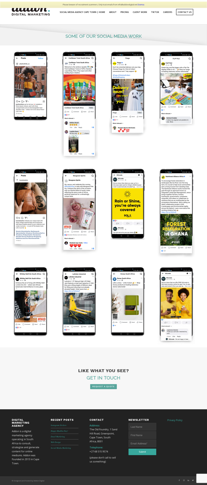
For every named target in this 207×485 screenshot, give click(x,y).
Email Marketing (58, 436)
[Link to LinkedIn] (188, 480)
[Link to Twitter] (193, 480)
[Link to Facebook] (179, 480)
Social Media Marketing (61, 447)
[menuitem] (82, 12)
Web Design (56, 442)
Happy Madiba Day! (59, 430)
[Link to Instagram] (184, 480)
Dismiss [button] (141, 4)
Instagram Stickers (58, 425)
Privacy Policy (174, 420)
